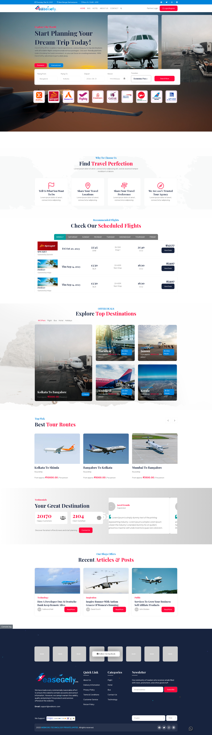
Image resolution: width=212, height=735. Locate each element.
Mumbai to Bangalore (49, 467)
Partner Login (152, 8)
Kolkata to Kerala (95, 467)
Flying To (64, 74)
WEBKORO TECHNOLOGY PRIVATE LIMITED (59, 727)
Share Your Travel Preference (124, 192)
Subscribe (170, 689)
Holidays (68, 320)
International (56, 65)
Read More (71, 609)
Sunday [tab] (85, 237)
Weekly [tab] (59, 237)
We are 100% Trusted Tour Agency (161, 192)
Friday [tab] (153, 237)
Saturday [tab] (72, 237)
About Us (104, 8)
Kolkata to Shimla (144, 467)
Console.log (6, 626)
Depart (87, 74)
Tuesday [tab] (111, 237)
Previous (168, 420)
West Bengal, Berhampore (67, 2)
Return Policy (88, 704)
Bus (88, 8)
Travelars (134, 73)
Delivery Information (91, 685)
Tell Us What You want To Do (51, 192)
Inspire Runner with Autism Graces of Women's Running (102, 603)
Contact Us (86, 530)
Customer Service (90, 699)
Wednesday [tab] (125, 237)
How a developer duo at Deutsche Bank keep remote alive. (57, 603)
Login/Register (169, 8)
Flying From (41, 74)
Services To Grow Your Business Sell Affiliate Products (153, 603)
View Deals (168, 250)
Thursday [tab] (140, 237)
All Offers (41, 320)
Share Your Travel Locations (88, 192)
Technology (112, 699)
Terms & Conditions (91, 694)
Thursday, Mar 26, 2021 (44, 2)
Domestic (40, 65)
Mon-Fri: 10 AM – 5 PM (90, 2)
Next (174, 420)
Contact (114, 8)
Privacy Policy (89, 690)
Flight (49, 320)
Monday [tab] (98, 237)
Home (82, 8)
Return (110, 74)
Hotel (95, 8)
